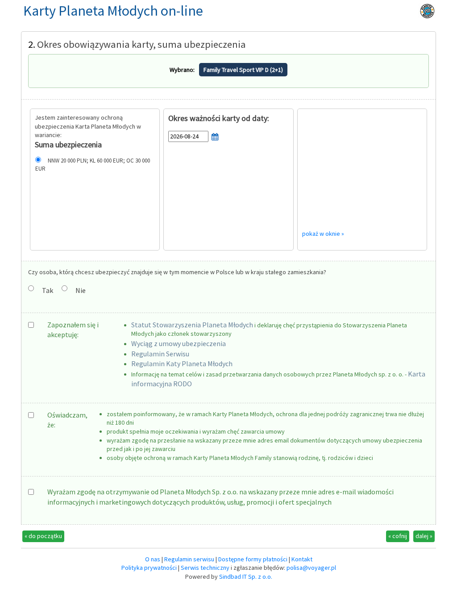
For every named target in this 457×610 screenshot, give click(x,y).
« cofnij (397, 536)
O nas (152, 559)
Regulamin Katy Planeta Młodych (182, 363)
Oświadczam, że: (67, 419)
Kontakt (301, 559)
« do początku (43, 536)
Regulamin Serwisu (160, 353)
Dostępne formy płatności (252, 559)
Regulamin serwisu (189, 559)
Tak (47, 290)
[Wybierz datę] (215, 140)
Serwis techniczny (205, 568)
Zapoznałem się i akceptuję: (73, 329)
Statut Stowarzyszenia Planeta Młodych (192, 324)
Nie (80, 290)
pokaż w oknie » (323, 234)
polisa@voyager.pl (311, 568)
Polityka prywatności (149, 568)
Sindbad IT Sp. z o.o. (245, 576)
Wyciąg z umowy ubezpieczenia (178, 343)
